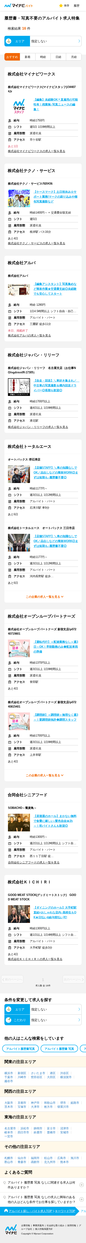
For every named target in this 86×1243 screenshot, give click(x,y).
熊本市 (64, 1162)
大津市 (35, 1106)
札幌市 (8, 1158)
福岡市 (35, 1158)
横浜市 (8, 1073)
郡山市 (8, 1162)
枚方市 (48, 1106)
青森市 (22, 1162)
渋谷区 (64, 1073)
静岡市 (38, 1128)
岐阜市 (8, 1132)
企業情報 (25, 1225)
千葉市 (8, 1077)
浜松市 (25, 1128)
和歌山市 (50, 1102)
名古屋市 (10, 1128)
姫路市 (75, 1102)
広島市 (61, 1158)
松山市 (48, 1158)
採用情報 (71, 1225)
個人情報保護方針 (44, 1229)
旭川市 (75, 1158)
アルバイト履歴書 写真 (59, 1048)
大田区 (51, 1077)
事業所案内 (38, 1225)
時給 (43, 57)
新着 (27, 57)
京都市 (22, 1102)
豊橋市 (51, 1132)
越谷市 (8, 1081)
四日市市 (23, 1132)
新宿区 (22, 1073)
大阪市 (8, 1102)
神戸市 (35, 1102)
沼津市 (64, 1128)
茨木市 (8, 1106)
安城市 (64, 1132)
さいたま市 (38, 1073)
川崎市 (22, 1077)
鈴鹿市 (38, 1132)
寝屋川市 (63, 1106)
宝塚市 (22, 1106)
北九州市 (50, 1162)
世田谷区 (36, 1077)
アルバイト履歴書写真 (20, 1048)
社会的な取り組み (55, 1225)
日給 (58, 57)
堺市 (63, 1102)
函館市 (35, 1162)
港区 (53, 1073)
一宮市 (8, 1136)
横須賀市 (66, 1077)
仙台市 (22, 1158)
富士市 (51, 1128)
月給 (74, 57)
